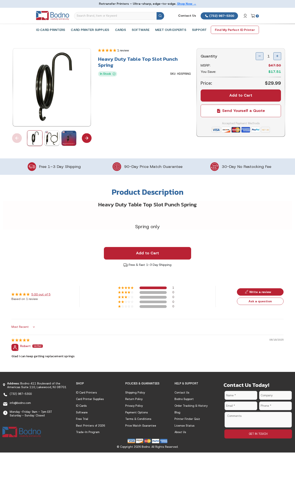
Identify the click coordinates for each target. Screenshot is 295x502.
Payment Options (136, 412)
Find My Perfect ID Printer (235, 30)
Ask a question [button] (260, 301)
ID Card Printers (50, 30)
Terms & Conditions (138, 419)
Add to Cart (147, 253)
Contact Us (187, 15)
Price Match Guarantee (140, 425)
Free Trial (82, 419)
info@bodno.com (20, 403)
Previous (17, 138)
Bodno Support (184, 399)
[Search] (160, 16)
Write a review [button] (260, 292)
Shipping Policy (135, 392)
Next (87, 138)
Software (140, 30)
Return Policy (134, 399)
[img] (20, 340)
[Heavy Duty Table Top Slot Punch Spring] (52, 87)
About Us (180, 432)
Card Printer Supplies (90, 30)
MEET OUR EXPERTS (170, 30)
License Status (184, 425)
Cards (120, 30)
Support (199, 30)
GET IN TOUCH (258, 434)
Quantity (209, 56)
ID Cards (81, 406)
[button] (107, 50)
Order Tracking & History (191, 406)
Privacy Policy (134, 406)
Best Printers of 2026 (90, 425)
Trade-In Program (88, 432)
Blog (177, 412)
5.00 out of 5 (41, 294)
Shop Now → (186, 4)
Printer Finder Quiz (187, 419)
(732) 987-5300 (221, 16)
